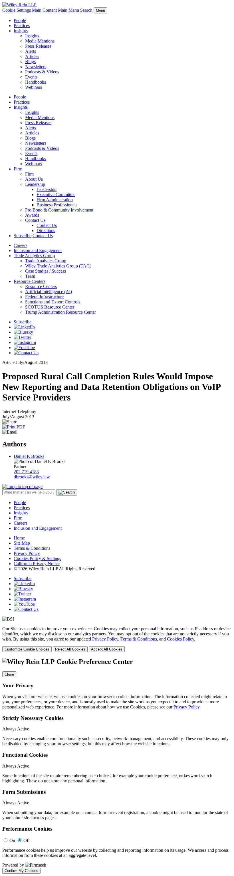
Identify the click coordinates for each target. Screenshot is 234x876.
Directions (46, 230)
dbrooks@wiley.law (32, 476)
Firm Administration (55, 199)
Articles (32, 56)
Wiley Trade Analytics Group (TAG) (58, 265)
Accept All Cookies (106, 649)
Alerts (30, 51)
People (20, 20)
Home (19, 537)
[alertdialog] (117, 766)
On (12, 840)
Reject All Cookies (70, 649)
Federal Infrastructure (44, 296)
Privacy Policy (27, 553)
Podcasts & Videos (42, 71)
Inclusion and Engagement (38, 250)
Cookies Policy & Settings (37, 558)
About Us (34, 179)
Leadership (35, 184)
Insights (21, 30)
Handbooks (35, 82)
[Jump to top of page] (22, 486)
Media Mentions (40, 41)
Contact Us (35, 220)
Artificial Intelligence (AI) (48, 291)
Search (86, 10)
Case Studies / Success (45, 271)
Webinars (33, 87)
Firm (18, 168)
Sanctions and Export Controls (52, 301)
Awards (32, 215)
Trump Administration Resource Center (60, 312)
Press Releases (38, 46)
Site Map (22, 543)
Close (9, 674)
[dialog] (117, 639)
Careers (20, 245)
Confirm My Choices (21, 871)
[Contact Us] (26, 352)
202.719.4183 (26, 471)
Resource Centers (29, 281)
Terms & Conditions (32, 548)
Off (26, 840)
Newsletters (35, 66)
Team (30, 276)
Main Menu (68, 10)
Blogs (30, 61)
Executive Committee (56, 194)
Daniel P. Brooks (29, 456)
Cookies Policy (180, 639)
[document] (117, 766)
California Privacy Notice (37, 563)
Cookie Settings (16, 10)
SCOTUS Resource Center (49, 307)
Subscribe (22, 235)
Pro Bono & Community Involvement (59, 210)
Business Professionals (57, 204)
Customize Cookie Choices (27, 649)
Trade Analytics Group (34, 255)
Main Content (44, 10)
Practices (22, 25)
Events (31, 76)
